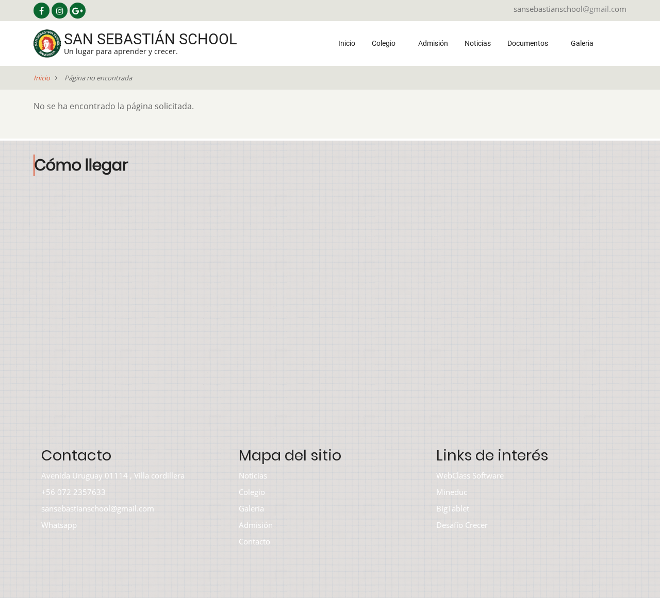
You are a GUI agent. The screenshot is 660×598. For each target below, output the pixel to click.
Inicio (346, 43)
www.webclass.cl (391, 582)
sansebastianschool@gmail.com (97, 508)
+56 (48, 492)
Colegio (384, 43)
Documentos (528, 43)
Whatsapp (59, 525)
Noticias (478, 43)
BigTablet (452, 508)
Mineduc (451, 492)
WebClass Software (470, 475)
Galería (251, 508)
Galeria (583, 43)
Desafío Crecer (462, 525)
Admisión (433, 43)
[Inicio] (47, 42)
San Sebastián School (150, 39)
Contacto (254, 541)
